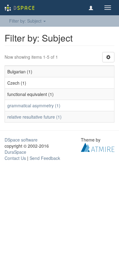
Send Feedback (45, 158)
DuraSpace (15, 152)
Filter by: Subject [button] (26, 21)
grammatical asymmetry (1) (33, 105)
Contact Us (15, 158)
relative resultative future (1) (34, 117)
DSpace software (21, 140)
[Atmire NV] (97, 147)
